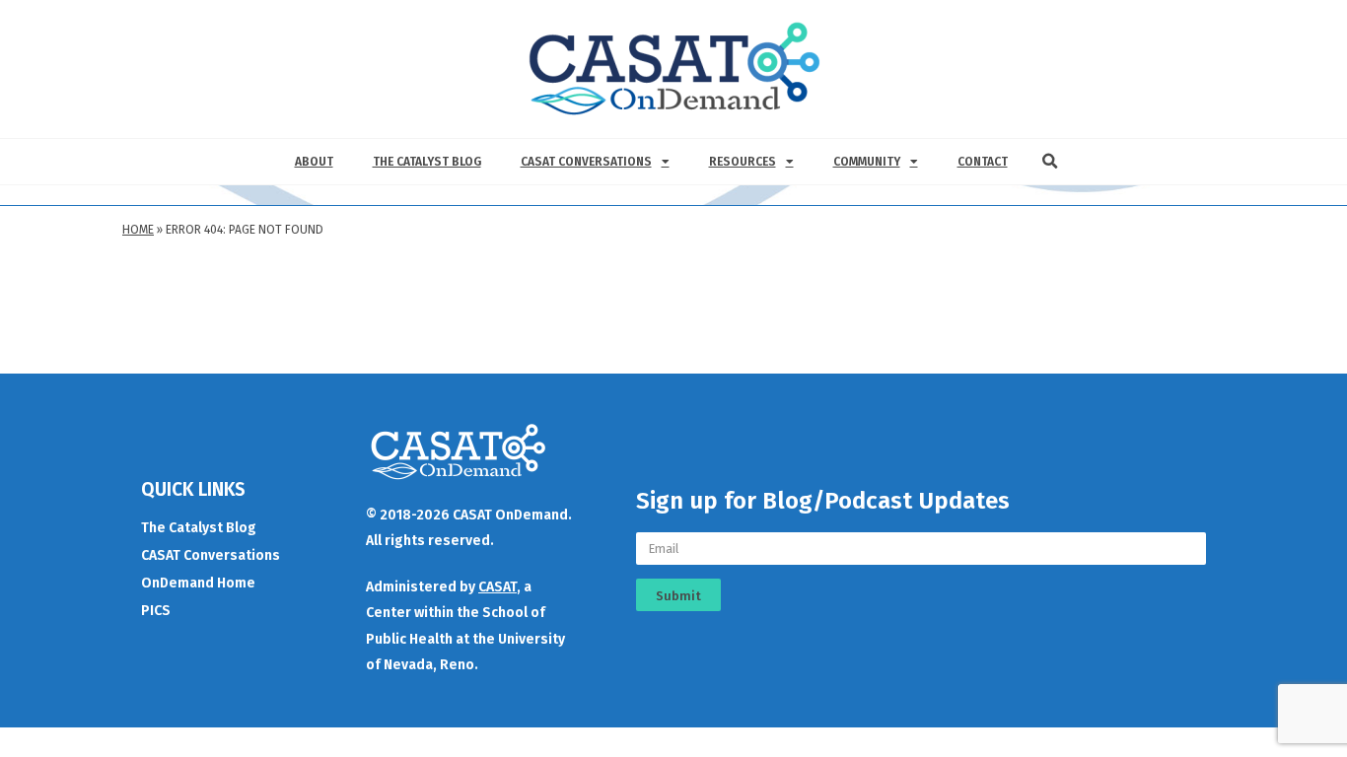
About (314, 162)
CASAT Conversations (586, 162)
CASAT (497, 587)
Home (138, 230)
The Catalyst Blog (427, 162)
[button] (1050, 161)
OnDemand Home (198, 583)
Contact (982, 162)
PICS (156, 610)
